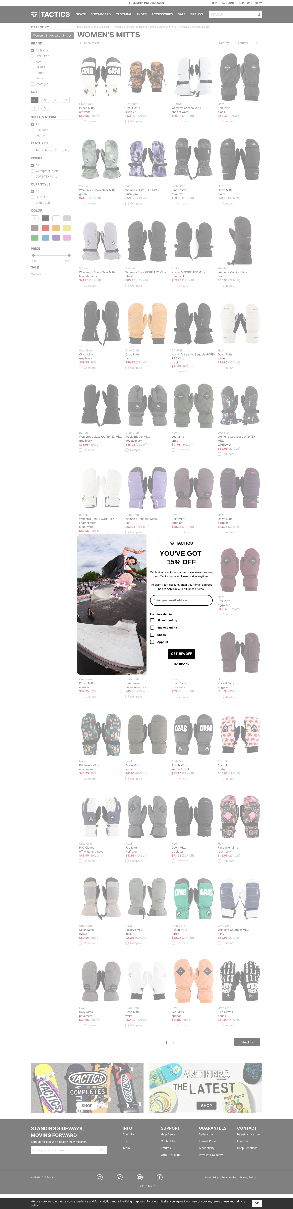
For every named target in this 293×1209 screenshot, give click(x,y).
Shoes (161, 634)
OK (257, 1203)
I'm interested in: (161, 614)
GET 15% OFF (181, 653)
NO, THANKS (181, 663)
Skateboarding (167, 620)
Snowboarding (167, 627)
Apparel (162, 641)
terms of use (221, 1201)
